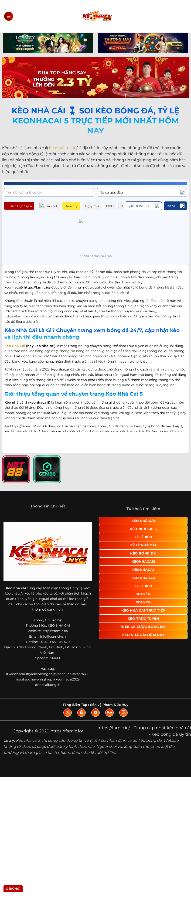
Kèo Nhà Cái (14, 346)
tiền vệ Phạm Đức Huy (109, 705)
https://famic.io (62, 148)
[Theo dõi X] (67, 712)
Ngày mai (92, 206)
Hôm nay (71, 206)
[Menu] (8, 16)
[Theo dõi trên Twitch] (123, 712)
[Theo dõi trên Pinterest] (81, 712)
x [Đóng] (13, 888)
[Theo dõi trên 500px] (109, 712)
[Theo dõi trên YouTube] (95, 712)
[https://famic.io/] (96, 16)
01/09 (109, 206)
